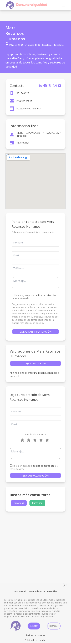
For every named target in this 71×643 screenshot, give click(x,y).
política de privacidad (46, 295)
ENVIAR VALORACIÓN (36, 475)
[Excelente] (48, 440)
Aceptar (34, 625)
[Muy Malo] (23, 440)
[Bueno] (35, 440)
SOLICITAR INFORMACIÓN (36, 331)
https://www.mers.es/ (29, 108)
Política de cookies (35, 635)
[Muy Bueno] (41, 440)
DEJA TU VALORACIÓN (35, 363)
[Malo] (29, 440)
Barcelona (19, 502)
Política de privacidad (35, 640)
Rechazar (53, 625)
